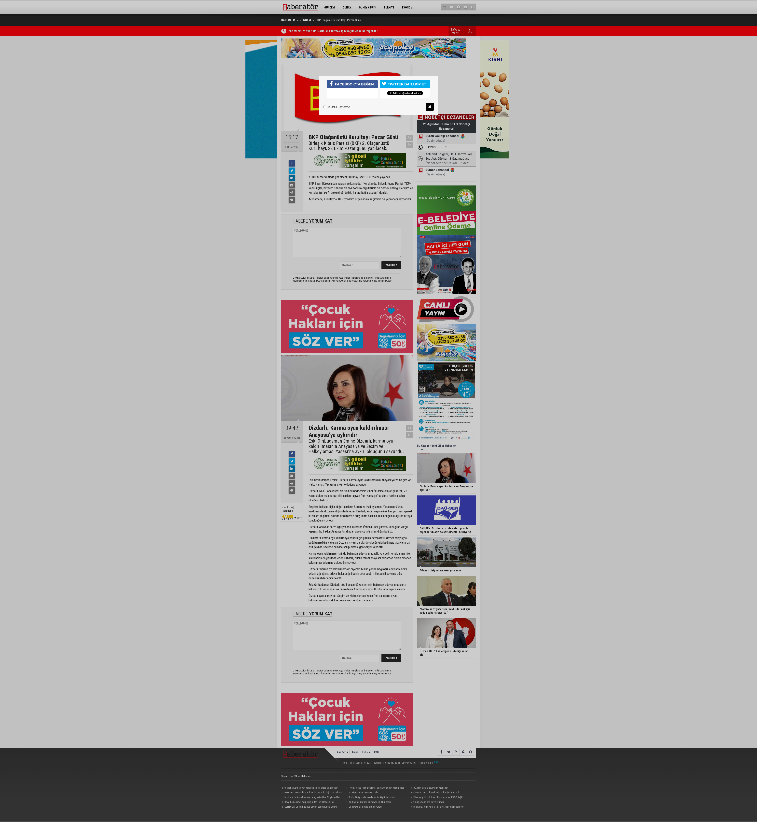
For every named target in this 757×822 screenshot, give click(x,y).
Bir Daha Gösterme (338, 107)
